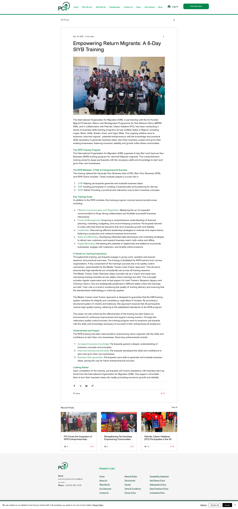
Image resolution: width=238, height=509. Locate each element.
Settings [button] (203, 505)
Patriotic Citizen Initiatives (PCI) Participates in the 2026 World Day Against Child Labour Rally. (159, 438)
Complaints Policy (157, 493)
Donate (128, 484)
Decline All (215, 505)
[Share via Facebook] (74, 386)
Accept (227, 505)
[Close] (235, 505)
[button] (174, 20)
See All (174, 407)
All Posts (65, 19)
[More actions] (163, 36)
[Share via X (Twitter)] (80, 386)
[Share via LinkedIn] (86, 386)
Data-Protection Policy (159, 488)
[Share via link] (92, 386)
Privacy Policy (98, 505)
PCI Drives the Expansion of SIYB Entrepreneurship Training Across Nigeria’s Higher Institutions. (78, 438)
